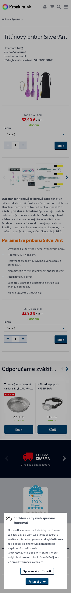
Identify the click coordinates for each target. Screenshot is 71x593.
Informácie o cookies (31, 561)
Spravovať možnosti (37, 571)
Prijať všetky (37, 581)
